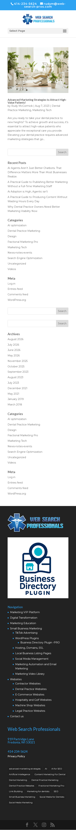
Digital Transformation (23, 617)
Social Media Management (31, 658)
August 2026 (15, 339)
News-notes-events (20, 252)
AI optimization (17, 225)
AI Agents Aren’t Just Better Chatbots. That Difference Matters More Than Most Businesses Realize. (37, 172)
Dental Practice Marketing (24, 230)
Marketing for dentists (38, 791)
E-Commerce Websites (29, 694)
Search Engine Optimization (25, 258)
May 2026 (14, 355)
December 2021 (17, 388)
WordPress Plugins (27, 638)
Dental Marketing (18, 780)
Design (12, 236)
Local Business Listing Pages (33, 653)
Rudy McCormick (22, 105)
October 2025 (16, 366)
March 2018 (15, 404)
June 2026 (14, 350)
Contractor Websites (27, 683)
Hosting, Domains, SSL (29, 647)
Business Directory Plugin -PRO (40, 642)
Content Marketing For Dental (49, 774)
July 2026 (13, 344)
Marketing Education (23, 623)
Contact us (17, 716)
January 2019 (16, 399)
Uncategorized (17, 263)
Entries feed (15, 289)
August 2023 (15, 377)
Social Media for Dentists (52, 796)
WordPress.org (17, 300)
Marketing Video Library (30, 673)
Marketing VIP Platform (25, 612)
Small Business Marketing (26, 628)
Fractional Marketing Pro (23, 241)
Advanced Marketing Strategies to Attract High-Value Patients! (37, 101)
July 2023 (13, 382)
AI (46, 768)
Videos (12, 269)
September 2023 (18, 371)
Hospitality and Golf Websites (33, 699)
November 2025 (18, 361)
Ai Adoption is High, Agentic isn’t (28, 191)
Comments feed (18, 294)
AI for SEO (56, 768)
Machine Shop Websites (30, 705)
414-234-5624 (25, 3)
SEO (56, 791)
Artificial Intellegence (19, 774)
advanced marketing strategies (24, 768)
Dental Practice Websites (30, 689)
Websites (16, 679)
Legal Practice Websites (30, 710)
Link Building (16, 791)
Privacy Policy (16, 756)
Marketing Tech (42, 110)
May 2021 (13, 393)
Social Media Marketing (21, 802)
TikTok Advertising (26, 632)
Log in (11, 283)
